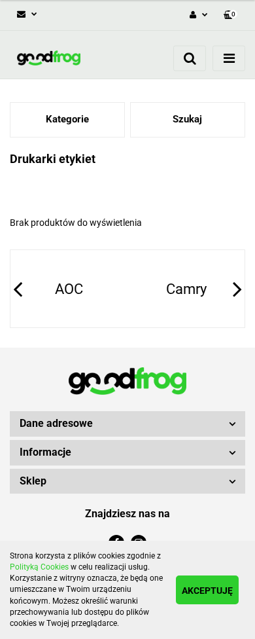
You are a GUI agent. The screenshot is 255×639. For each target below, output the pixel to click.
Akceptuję (207, 590)
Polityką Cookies (39, 567)
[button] (230, 15)
